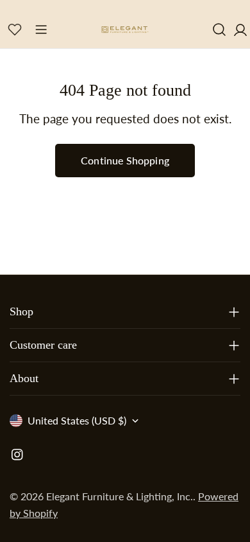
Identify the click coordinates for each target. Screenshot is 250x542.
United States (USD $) (77, 420)
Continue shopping (125, 160)
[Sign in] (240, 29)
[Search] (219, 29)
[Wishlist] (15, 29)
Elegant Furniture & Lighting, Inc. (119, 496)
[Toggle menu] (41, 29)
